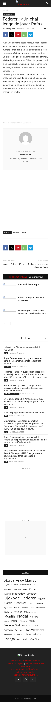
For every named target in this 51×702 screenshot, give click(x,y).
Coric (25, 589)
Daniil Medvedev (14, 593)
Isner (17, 607)
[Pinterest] (18, 34)
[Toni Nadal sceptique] (9, 287)
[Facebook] (5, 34)
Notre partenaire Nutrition (25, 675)
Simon (8, 630)
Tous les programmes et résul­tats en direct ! (24, 412)
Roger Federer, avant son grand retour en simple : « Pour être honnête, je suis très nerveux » (23, 361)
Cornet (32, 589)
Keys (32, 608)
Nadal (24, 232)
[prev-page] (4, 323)
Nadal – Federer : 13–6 (13, 264)
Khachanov (40, 607)
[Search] (47, 3)
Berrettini (8, 589)
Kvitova (8, 612)
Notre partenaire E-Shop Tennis (24, 669)
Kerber (25, 607)
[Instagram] (25, 679)
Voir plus (24, 468)
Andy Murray (26, 580)
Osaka (6, 621)
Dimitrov (31, 593)
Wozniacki (22, 639)
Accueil (5, 10)
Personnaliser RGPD (35, 663)
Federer (16, 232)
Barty (36, 585)
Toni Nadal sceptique (28, 284)
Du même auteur (36, 277)
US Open (7, 367)
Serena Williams (16, 625)
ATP (5, 353)
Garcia (8, 602)
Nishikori (35, 616)
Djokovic (12, 598)
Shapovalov (34, 626)
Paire (14, 620)
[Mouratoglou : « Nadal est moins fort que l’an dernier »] (9, 313)
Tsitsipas (38, 634)
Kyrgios (18, 612)
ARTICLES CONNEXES (17, 277)
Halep (31, 603)
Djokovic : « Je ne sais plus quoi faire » (38, 265)
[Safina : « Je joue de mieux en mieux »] (9, 300)
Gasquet (20, 602)
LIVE (5, 416)
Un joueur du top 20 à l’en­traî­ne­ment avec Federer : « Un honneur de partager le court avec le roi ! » (24, 401)
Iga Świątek (8, 608)
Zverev (34, 639)
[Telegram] (30, 34)
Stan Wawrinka (34, 630)
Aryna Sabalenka (11, 585)
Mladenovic (30, 612)
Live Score (25, 666)
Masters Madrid (9, 14)
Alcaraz (9, 580)
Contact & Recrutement (20, 660)
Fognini (41, 598)
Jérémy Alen (10, 29)
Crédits (36, 660)
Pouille (32, 621)
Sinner (19, 630)
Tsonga (9, 638)
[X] (11, 34)
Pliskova (23, 621)
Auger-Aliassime (26, 585)
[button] (4, 3)
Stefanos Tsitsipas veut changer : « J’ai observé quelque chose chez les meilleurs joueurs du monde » (23, 388)
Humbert (39, 603)
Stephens (8, 634)
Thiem (27, 634)
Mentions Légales (15, 663)
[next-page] (8, 323)
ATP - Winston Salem (11, 394)
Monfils (9, 616)
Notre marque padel (25, 672)
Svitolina (18, 634)
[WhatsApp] (24, 34)
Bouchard (17, 589)
